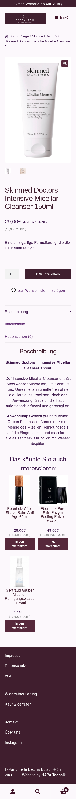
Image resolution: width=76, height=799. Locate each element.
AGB (9, 675)
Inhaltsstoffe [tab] (15, 323)
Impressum (14, 655)
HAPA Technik (54, 774)
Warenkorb (59, 788)
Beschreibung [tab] (16, 311)
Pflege (24, 36)
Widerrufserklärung (21, 693)
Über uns (12, 732)
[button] (64, 63)
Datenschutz (15, 665)
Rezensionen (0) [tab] (19, 336)
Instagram (13, 742)
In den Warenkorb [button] (19, 543)
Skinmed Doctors (44, 36)
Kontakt (11, 722)
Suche (38, 792)
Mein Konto (12, 792)
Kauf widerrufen (18, 704)
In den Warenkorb (48, 274)
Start (13, 36)
